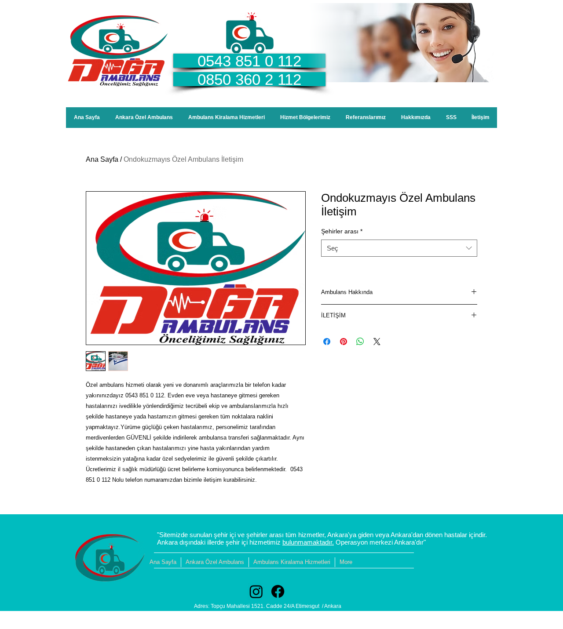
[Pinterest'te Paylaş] (343, 341)
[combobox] (399, 248)
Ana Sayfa (102, 159)
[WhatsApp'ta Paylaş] (360, 341)
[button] (305, 117)
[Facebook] (277, 591)
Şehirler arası (341, 231)
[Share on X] (377, 341)
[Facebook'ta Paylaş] (327, 341)
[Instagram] (256, 591)
